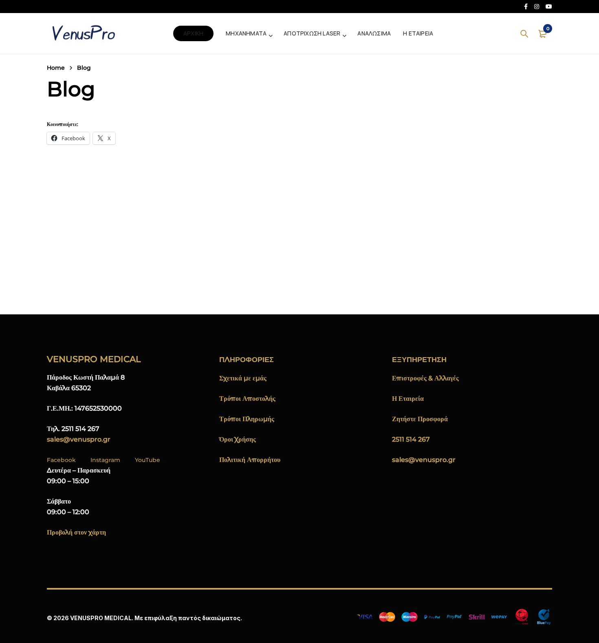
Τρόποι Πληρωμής (246, 419)
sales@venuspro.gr (78, 439)
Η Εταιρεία (408, 398)
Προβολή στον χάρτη (76, 532)
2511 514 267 (411, 439)
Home (56, 67)
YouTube (147, 460)
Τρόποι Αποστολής (247, 398)
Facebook (61, 460)
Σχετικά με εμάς (242, 378)
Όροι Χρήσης (237, 439)
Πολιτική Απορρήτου (249, 460)
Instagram (105, 460)
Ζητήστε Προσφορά (420, 419)
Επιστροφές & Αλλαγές (425, 378)
